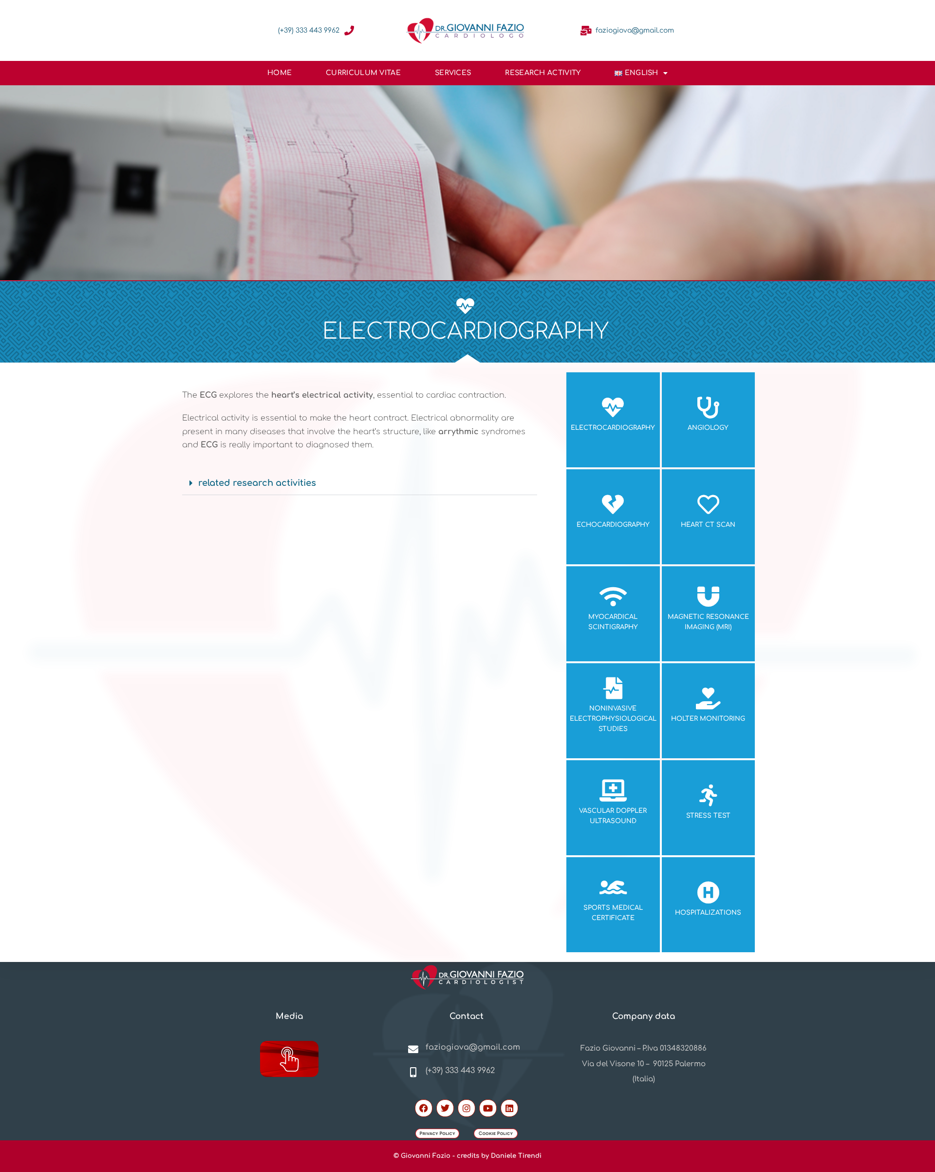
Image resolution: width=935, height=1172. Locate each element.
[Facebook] (423, 1108)
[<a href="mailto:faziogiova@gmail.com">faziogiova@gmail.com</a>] (586, 31)
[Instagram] (466, 1108)
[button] (359, 483)
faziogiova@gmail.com (635, 30)
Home (279, 73)
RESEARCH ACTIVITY (542, 73)
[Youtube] (488, 1108)
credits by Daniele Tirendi (499, 1156)
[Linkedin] (509, 1108)
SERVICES (453, 73)
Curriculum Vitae (363, 73)
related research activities (257, 483)
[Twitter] (445, 1108)
